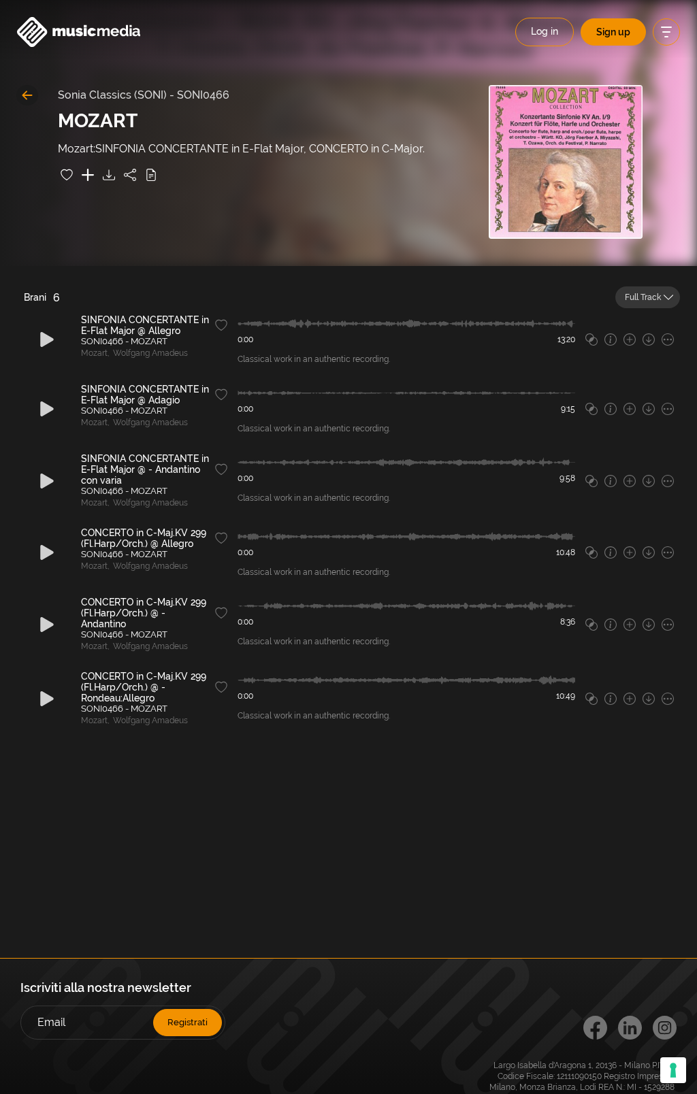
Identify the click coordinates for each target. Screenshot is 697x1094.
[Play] (46, 339)
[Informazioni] (610, 339)
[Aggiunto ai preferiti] (67, 175)
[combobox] (647, 297)
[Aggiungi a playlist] (88, 175)
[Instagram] (665, 1028)
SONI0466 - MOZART (124, 341)
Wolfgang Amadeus (150, 353)
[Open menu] (666, 32)
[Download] (109, 175)
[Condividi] (130, 175)
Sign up (613, 32)
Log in (544, 31)
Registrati (187, 1022)
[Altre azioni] (668, 339)
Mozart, (95, 353)
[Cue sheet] (151, 175)
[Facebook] (595, 1028)
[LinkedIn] (630, 1028)
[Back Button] (27, 95)
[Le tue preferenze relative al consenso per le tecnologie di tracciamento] (673, 1070)
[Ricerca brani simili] (591, 339)
